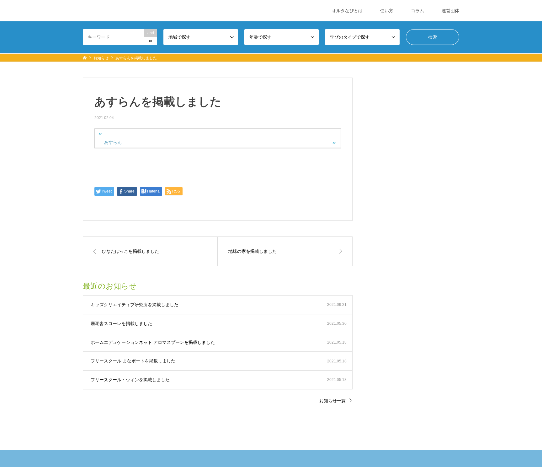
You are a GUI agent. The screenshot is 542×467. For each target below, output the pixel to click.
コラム (417, 10)
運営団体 (450, 10)
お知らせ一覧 (332, 400)
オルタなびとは (347, 10)
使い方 (386, 10)
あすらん (113, 142)
